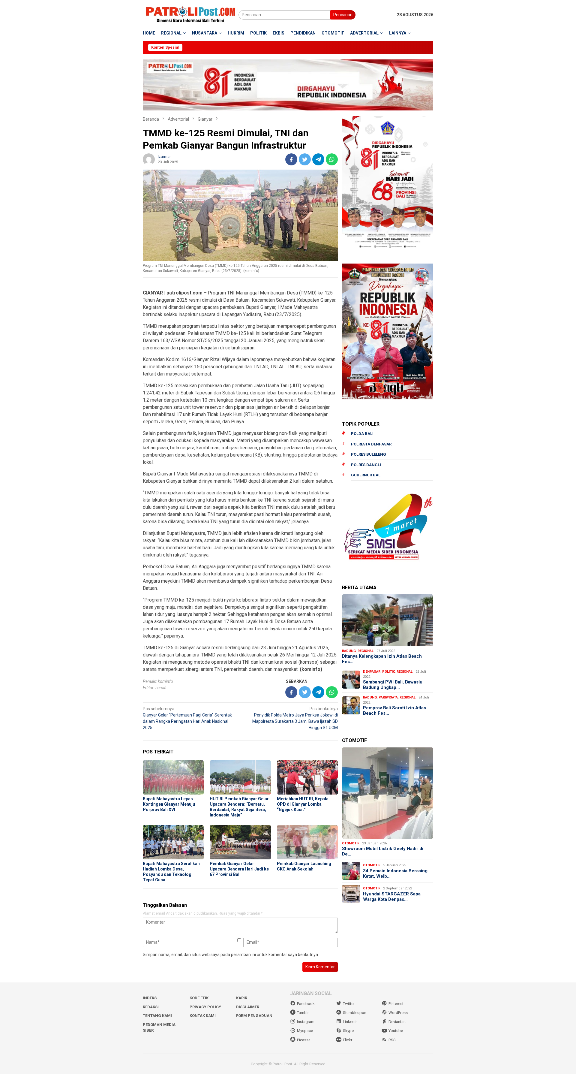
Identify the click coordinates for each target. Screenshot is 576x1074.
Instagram (305, 1021)
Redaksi (151, 1007)
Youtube (395, 1030)
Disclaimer (247, 1007)
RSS (392, 1040)
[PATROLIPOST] (190, 14)
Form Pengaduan (254, 1015)
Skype (348, 1030)
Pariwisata (388, 697)
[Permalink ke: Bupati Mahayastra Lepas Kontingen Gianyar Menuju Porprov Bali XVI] (173, 777)
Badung (349, 651)
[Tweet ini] (305, 159)
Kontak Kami (203, 1015)
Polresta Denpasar (371, 444)
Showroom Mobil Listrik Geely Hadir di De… (382, 851)
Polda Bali (362, 433)
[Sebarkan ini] (291, 159)
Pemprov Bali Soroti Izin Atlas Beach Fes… (394, 710)
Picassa (303, 1040)
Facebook (306, 1003)
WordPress (398, 1012)
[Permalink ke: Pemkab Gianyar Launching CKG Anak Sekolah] (307, 842)
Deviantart (397, 1021)
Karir (241, 998)
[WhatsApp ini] (332, 159)
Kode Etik (199, 998)
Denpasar (371, 671)
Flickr (347, 1040)
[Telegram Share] (318, 159)
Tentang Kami (157, 1015)
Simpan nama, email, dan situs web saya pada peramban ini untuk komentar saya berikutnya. (231, 954)
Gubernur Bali (366, 475)
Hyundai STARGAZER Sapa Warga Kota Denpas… (392, 896)
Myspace (305, 1030)
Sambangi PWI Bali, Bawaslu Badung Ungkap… (392, 684)
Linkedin (350, 1021)
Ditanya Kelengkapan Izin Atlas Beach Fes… (382, 658)
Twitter (349, 1003)
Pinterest (396, 1003)
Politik (388, 671)
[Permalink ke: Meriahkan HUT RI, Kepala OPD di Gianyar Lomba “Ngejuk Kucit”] (307, 777)
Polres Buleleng (368, 454)
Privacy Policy (205, 1007)
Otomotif (350, 843)
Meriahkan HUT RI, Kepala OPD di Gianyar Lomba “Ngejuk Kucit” (302, 804)
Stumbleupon (354, 1012)
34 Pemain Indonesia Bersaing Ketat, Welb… (395, 873)
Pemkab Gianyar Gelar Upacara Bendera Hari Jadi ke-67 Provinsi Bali (240, 869)
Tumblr (303, 1012)
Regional (366, 651)
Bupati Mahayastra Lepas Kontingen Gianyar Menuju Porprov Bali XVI (169, 804)
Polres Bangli (366, 464)
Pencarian (342, 14)
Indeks (150, 998)
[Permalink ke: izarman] (149, 159)
